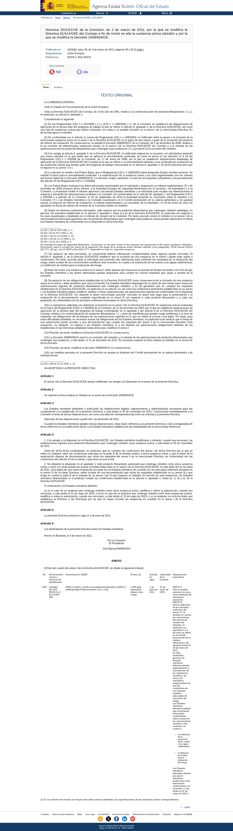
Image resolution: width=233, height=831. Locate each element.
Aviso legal (90, 814)
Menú (165, 13)
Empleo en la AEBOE (183, 814)
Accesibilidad (103, 814)
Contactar (45, 814)
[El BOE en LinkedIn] (124, 821)
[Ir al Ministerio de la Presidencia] (65, 5)
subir (187, 807)
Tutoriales (166, 814)
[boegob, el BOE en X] (108, 821)
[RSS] (100, 821)
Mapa (79, 814)
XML (85, 72)
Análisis (58, 87)
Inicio (57, 17)
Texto (46, 87)
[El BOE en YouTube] (132, 821)
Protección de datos (120, 814)
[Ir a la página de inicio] (130, 6)
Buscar (66, 17)
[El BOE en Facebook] (116, 821)
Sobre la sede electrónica (63, 814)
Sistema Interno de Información (146, 814)
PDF (58, 72)
